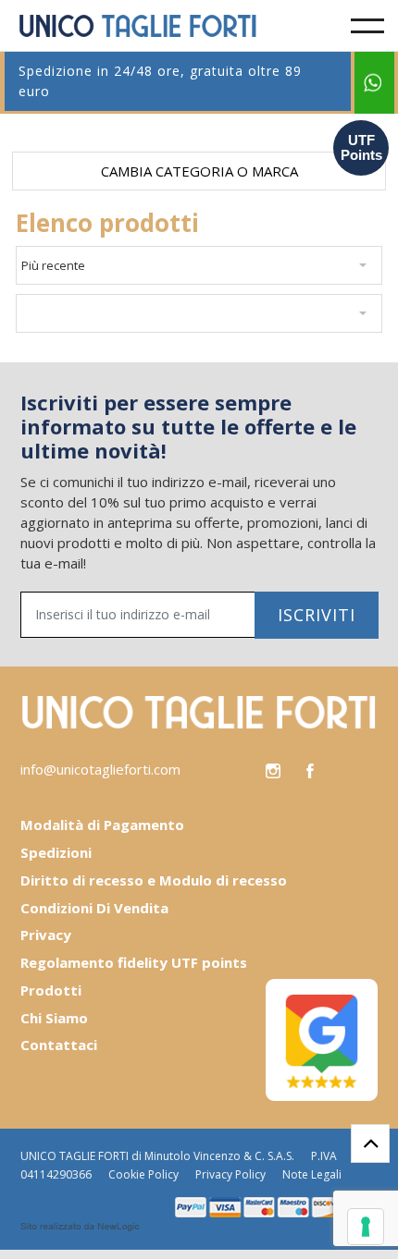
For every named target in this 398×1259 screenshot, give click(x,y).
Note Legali (312, 1174)
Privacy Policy (230, 1174)
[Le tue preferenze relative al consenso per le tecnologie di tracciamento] (365, 1226)
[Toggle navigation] (367, 26)
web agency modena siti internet (80, 1226)
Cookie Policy (143, 1174)
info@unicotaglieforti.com (100, 769)
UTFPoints (361, 148)
